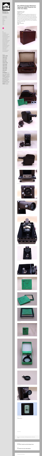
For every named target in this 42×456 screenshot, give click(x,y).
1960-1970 (4, 65)
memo (3, 79)
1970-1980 (4, 67)
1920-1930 (4, 60)
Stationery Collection (4, 47)
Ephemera (8, 76)
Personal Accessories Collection (6, 40)
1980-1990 (4, 68)
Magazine (3, 78)
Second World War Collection (5, 45)
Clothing (3, 76)
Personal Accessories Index (5, 41)
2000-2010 (3, 71)
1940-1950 (5, 63)
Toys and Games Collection (5, 50)
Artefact (4, 72)
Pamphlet (6, 80)
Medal (7, 78)
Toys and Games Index (5, 51)
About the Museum (4, 16)
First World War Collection (5, 34)
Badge (3, 74)
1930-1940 (4, 61)
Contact (3, 24)
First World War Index (5, 35)
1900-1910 (4, 57)
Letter (8, 77)
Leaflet (5, 77)
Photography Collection (5, 42)
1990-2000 (4, 70)
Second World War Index (5, 46)
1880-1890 (3, 54)
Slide (3, 83)
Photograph (4, 81)
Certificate (7, 75)
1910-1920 (4, 58)
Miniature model (6, 79)
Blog (2, 31)
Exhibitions (3, 20)
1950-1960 (4, 64)
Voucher (6, 83)
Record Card (7, 82)
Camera (4, 75)
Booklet (8, 74)
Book (6, 74)
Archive (3, 19)
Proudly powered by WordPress (21, 454)
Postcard (8, 81)
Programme (4, 82)
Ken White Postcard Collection (6, 36)
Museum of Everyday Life (5, 12)
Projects (3, 21)
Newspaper (3, 80)
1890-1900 (5, 56)
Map (6, 78)
